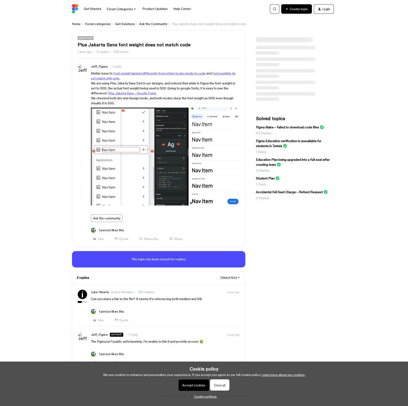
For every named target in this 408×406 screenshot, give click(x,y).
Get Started (92, 9)
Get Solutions (125, 24)
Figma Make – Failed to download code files (287, 127)
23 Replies (264, 133)
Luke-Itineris (100, 292)
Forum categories (98, 24)
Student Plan (265, 178)
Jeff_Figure (99, 66)
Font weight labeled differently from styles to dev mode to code (159, 73)
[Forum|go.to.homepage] (75, 9)
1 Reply (261, 152)
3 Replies (263, 170)
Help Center (182, 9)
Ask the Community (153, 24)
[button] (296, 9)
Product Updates (155, 9)
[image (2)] (165, 204)
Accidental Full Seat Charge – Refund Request (289, 192)
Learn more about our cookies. (283, 375)
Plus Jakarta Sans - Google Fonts (132, 93)
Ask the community (106, 218)
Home (76, 24)
